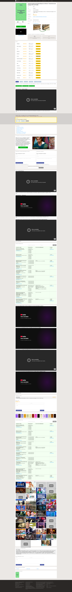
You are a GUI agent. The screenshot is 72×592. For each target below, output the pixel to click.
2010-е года (28, 568)
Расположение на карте (19, 250)
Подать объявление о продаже (41, 153)
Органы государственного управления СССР (51, 586)
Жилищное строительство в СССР (19, 584)
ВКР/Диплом (40, 16)
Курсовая (37, 16)
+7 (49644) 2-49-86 (52, 260)
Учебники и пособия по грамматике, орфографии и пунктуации (19, 582)
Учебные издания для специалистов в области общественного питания (40, 586)
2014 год (17, 568)
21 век (37, 568)
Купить (21, 26)
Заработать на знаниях (37, 81)
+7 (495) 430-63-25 (52, 254)
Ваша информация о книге (20, 556)
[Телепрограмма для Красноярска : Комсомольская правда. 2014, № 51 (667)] (25, 416)
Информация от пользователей (21, 132)
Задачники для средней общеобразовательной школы (29, 586)
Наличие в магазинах (20, 131)
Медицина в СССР (17, 583)
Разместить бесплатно (40, 162)
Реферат (34, 16)
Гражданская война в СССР (18, 587)
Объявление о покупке (20, 127)
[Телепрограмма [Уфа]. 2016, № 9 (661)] (44, 416)
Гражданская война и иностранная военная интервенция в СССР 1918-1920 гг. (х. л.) (31, 588)
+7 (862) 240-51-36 (52, 452)
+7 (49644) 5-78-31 (52, 437)
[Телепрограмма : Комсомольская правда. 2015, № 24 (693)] (30, 416)
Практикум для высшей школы (40, 588)
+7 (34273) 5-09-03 (52, 285)
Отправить (42, 410)
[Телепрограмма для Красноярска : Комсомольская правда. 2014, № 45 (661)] (33, 416)
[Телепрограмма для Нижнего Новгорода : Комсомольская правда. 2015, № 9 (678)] (38, 416)
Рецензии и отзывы (19, 129)
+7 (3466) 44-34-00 (52, 475)
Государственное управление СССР (19, 586)
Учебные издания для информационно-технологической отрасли (41, 584)
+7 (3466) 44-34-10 (52, 299)
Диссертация (44, 16)
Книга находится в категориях (21, 133)
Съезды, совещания (48, 587)
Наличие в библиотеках (20, 128)
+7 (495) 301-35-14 (52, 248)
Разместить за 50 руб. (19, 162)
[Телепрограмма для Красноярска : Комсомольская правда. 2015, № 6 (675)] (49, 416)
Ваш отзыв (17, 400)
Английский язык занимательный (40, 587)
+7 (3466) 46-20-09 (52, 476)
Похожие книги (19, 130)
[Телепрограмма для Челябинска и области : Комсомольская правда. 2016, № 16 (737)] (52, 416)
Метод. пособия (17, 585)
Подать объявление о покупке (20, 153)
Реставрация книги (35, 23)
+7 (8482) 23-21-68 (52, 265)
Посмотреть (38, 43)
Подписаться (41, 167)
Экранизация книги (21, 35)
